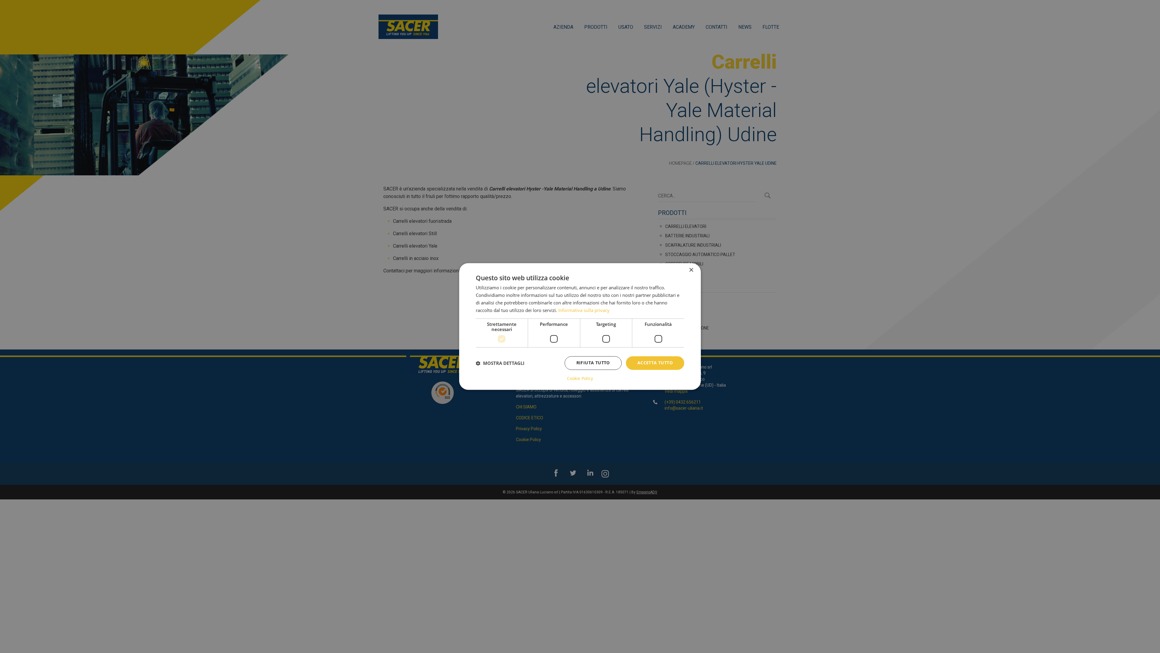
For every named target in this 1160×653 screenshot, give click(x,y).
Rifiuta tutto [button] (593, 363)
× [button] (691, 270)
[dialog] (580, 326)
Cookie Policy (580, 379)
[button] (500, 363)
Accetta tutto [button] (655, 363)
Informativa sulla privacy (584, 310)
